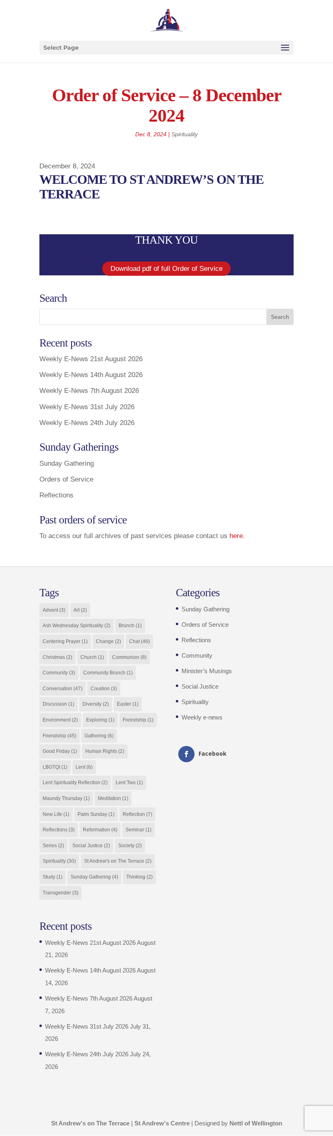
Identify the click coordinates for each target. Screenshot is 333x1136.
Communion (129, 657)
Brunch (130, 625)
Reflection (137, 814)
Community (59, 673)
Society (130, 845)
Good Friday (60, 751)
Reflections (56, 495)
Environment (60, 720)
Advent (54, 610)
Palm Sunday (96, 814)
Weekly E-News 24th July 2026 (86, 423)
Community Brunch (108, 673)
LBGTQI (55, 767)
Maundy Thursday (66, 798)
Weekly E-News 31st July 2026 (86, 407)
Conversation (62, 688)
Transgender (60, 893)
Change (108, 641)
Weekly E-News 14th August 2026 (91, 375)
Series (53, 845)
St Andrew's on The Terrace (117, 861)
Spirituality (184, 134)
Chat (139, 641)
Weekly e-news (202, 717)
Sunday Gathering (66, 463)
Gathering (99, 736)
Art (80, 610)
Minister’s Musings (207, 670)
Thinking (139, 877)
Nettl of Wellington (255, 1123)
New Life (56, 814)
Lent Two (129, 782)
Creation (104, 688)
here (236, 536)
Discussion (58, 704)
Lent (84, 767)
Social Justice (91, 845)
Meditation (113, 798)
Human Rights (104, 751)
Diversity (95, 704)
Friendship (59, 736)
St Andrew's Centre (162, 1123)
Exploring (100, 720)
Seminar (138, 830)
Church (92, 657)
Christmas (57, 657)
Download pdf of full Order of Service (166, 269)
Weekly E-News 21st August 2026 (91, 359)
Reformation (100, 830)
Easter (127, 704)
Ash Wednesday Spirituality (76, 625)
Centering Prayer (65, 641)
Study (53, 877)
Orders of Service (66, 479)
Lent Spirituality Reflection (75, 782)
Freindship (138, 720)
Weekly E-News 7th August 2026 (89, 391)
